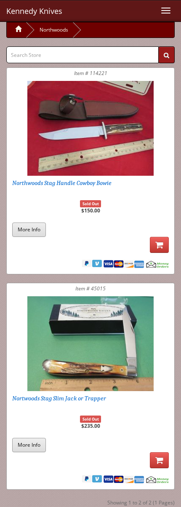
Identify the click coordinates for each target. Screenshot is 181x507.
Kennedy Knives (34, 11)
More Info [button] (29, 229)
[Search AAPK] (166, 54)
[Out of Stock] (159, 245)
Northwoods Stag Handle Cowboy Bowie (62, 183)
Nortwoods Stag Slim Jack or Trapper (59, 398)
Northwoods (54, 29)
